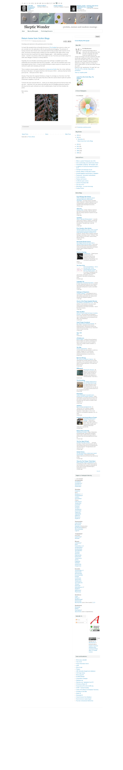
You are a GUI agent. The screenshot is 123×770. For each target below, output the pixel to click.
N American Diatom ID (81, 684)
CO (31, 3)
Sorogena (77, 507)
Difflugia (77, 598)
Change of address (41, 5)
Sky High (79, 347)
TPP (59, 3)
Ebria (76, 544)
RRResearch (80, 368)
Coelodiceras (78, 543)
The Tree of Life (81, 265)
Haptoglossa (78, 526)
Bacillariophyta (78, 527)
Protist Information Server (82, 663)
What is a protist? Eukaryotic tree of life (85, 161)
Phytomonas (78, 591)
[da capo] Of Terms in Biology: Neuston (85, 323)
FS (22, 3)
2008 (78, 152)
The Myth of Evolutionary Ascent (84, 169)
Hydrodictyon (78, 485)
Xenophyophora (78, 547)
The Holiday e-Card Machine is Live (85, 302)
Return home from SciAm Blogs (36, 38)
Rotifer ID (78, 693)
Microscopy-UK (80, 674)
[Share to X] (67, 41)
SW (56, 3)
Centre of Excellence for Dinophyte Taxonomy (87, 689)
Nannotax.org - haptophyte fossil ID (84, 682)
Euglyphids (77, 561)
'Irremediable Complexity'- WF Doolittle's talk (87, 164)
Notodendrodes (78, 549)
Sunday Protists (80, 188)
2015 (78, 135)
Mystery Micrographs (33, 31)
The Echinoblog (81, 380)
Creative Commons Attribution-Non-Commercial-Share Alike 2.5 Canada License (93, 649)
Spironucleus (78, 579)
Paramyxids (78, 556)
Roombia (77, 538)
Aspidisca (77, 518)
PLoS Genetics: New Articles (84, 228)
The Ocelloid (53, 47)
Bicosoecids (78, 524)
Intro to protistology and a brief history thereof (87, 162)
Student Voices (80, 452)
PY (52, 3)
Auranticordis (78, 564)
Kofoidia (77, 576)
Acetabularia (78, 481)
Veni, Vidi (79, 333)
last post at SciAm (52, 69)
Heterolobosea (78, 587)
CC (27, 3)
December (80, 139)
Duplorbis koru (87, 253)
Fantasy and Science (81, 179)
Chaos (76, 596)
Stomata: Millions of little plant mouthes (85, 171)
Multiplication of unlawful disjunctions (85, 282)
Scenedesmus (78, 483)
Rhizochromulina (79, 529)
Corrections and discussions (84, 127)
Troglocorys (77, 512)
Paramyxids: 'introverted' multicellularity (85, 175)
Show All (98, 471)
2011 (78, 146)
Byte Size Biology (81, 357)
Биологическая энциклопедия (83, 699)
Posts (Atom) (31, 136)
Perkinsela (77, 585)
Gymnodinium (78, 498)
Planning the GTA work (89, 369)
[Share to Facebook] (69, 41)
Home (23, 31)
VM (61, 3)
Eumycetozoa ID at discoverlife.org (84, 686)
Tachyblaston (78, 509)
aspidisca (79, 405)
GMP (40, 3)
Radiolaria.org (79, 680)
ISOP (77, 665)
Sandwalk (79, 217)
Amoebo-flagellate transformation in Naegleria (87, 173)
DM (37, 3)
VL (33, 3)
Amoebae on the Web (81, 691)
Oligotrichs (77, 515)
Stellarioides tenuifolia (82, 432)
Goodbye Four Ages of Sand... (83, 442)
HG (45, 3)
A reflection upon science (82, 180)
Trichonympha (78, 570)
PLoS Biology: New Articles (84, 196)
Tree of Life (79, 661)
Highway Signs (80, 209)
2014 (78, 137)
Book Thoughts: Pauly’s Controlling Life (86, 462)
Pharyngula (80, 393)
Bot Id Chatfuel (80, 339)
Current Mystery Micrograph (82, 40)
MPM (47, 3)
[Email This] (64, 41)
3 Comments (25, 126)
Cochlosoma (78, 578)
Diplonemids (78, 590)
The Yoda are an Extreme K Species (85, 359)
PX (50, 3)
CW (35, 3)
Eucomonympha (79, 575)
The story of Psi (80, 184)
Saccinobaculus (79, 582)
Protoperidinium (78, 495)
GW (43, 3)
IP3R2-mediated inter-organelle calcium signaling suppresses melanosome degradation (86, 199)
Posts (78, 619)
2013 (78, 144)
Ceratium (77, 497)
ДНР (78, 334)
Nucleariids (77, 607)
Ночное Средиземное (82, 348)
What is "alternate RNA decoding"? (84, 219)
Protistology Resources (47, 31)
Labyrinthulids (78, 523)
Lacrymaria (77, 504)
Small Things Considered (83, 322)
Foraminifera (78, 546)
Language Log (80, 281)
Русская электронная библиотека (84, 700)
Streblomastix (78, 581)
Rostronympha (78, 573)
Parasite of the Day (81, 252)
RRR (54, 3)
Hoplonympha (78, 572)
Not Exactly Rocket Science (84, 241)
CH (29, 3)
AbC (25, 3)
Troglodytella (78, 514)
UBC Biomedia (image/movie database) (85, 671)
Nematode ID (79, 695)
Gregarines (77, 491)
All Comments (80, 622)
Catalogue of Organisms (83, 292)
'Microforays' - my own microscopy (84, 186)
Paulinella (77, 562)
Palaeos (78, 669)
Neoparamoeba (78, 599)
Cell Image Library (80, 673)
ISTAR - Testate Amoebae (82, 687)
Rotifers (77, 608)
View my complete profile (81, 72)
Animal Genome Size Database (83, 697)
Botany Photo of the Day (83, 430)
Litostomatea (78, 510)
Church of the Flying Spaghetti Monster (87, 301)
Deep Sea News (81, 311)
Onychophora (78, 610)
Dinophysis (77, 494)
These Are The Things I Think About (86, 461)
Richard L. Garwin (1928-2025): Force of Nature (81, 7)
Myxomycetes (78, 602)
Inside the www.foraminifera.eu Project (87, 417)
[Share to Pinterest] (70, 41)
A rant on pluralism (80, 177)
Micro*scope (79, 667)
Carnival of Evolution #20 (82, 182)
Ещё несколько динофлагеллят (84, 407)
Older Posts (68, 134)
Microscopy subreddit (81, 660)
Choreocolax (78, 486)
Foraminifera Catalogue (81, 678)
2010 (78, 148)
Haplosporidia (78, 555)
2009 (78, 150)
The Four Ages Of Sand (83, 441)
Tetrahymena (78, 503)
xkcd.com (79, 208)
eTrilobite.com (80, 338)
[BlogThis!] (66, 41)
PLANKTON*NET (80, 676)
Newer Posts (25, 134)
